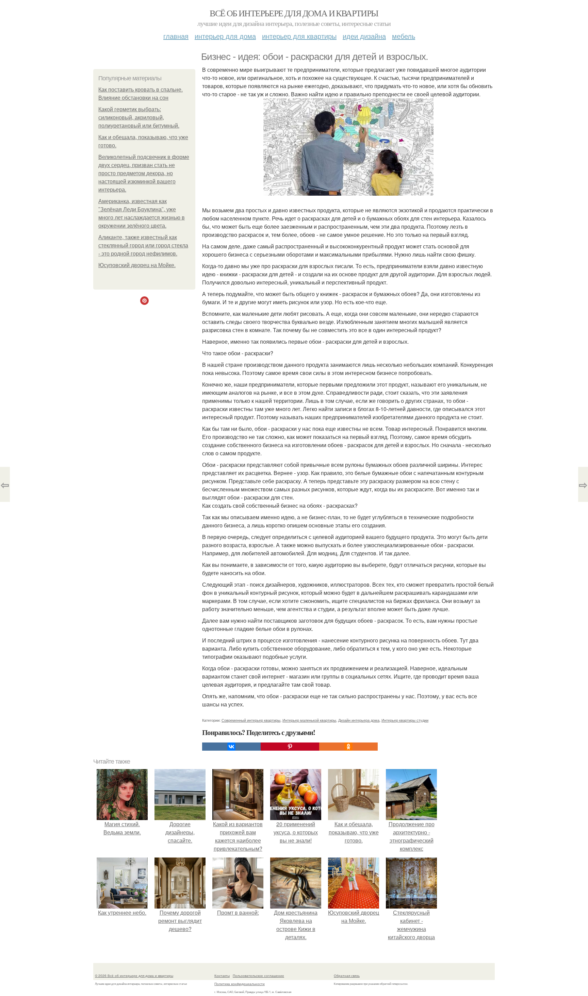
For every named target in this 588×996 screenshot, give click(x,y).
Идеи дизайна (364, 36)
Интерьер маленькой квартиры (309, 720)
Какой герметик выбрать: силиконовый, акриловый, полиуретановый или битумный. (138, 118)
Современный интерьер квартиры (251, 720)
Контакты (222, 975)
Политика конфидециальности (239, 983)
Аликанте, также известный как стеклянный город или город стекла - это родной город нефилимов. (143, 245)
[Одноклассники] (348, 746)
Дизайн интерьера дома (358, 720)
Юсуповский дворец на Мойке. (137, 265)
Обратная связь (347, 975)
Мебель (403, 36)
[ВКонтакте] (231, 746)
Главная (176, 36)
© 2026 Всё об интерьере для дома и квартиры (134, 975)
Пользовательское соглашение (258, 975)
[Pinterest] (290, 746)
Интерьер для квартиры (299, 36)
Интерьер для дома (225, 36)
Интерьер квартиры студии (404, 720)
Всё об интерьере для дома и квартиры (294, 13)
